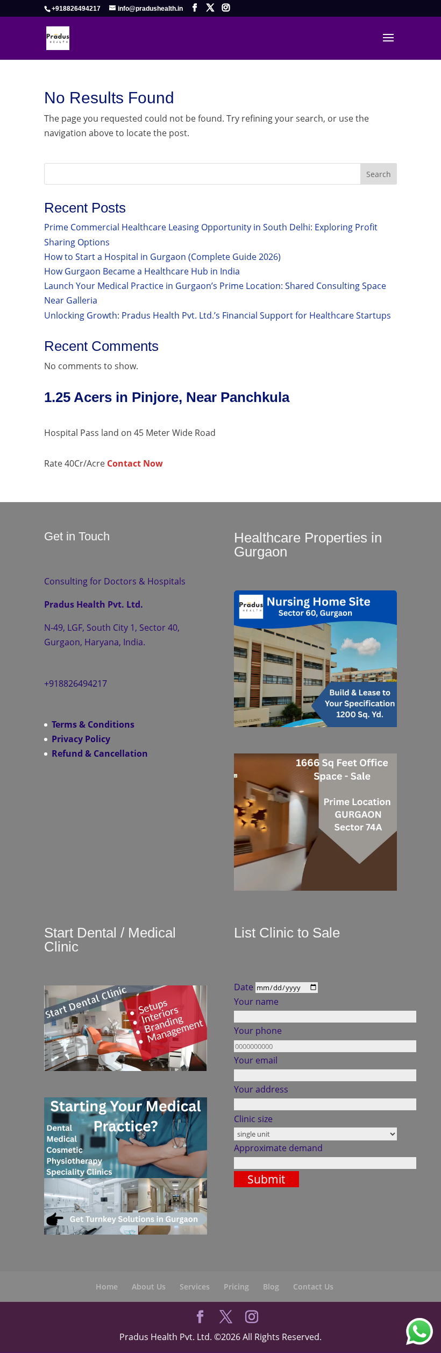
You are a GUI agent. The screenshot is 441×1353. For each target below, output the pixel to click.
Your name (256, 1001)
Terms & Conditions (93, 724)
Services (195, 1286)
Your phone (258, 1031)
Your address (261, 1089)
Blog (271, 1286)
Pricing (236, 1286)
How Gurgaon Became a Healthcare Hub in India (142, 271)
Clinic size (253, 1119)
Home (107, 1286)
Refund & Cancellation (100, 753)
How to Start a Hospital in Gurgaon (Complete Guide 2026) (162, 257)
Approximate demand (278, 1148)
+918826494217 (76, 8)
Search (378, 174)
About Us (149, 1286)
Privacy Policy (81, 739)
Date (244, 987)
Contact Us (313, 1286)
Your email (256, 1060)
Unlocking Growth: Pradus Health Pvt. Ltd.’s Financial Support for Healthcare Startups (217, 315)
